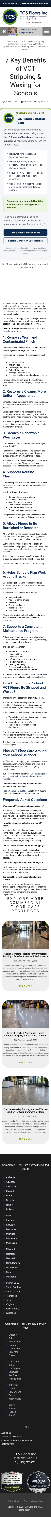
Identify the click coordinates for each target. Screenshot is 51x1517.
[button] (46, 31)
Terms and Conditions (33, 1501)
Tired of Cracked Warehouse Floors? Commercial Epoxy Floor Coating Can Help (25, 1034)
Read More (25, 986)
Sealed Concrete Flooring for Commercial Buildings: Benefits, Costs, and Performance (25, 955)
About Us (6, 1433)
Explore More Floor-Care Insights (25, 240)
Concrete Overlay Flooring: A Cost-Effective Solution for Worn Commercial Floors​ (26, 1110)
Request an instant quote (14, 791)
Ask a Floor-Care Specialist (25, 232)
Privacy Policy (14, 1501)
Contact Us (7, 1444)
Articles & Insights (12, 1436)
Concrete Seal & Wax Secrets (17, 1440)
